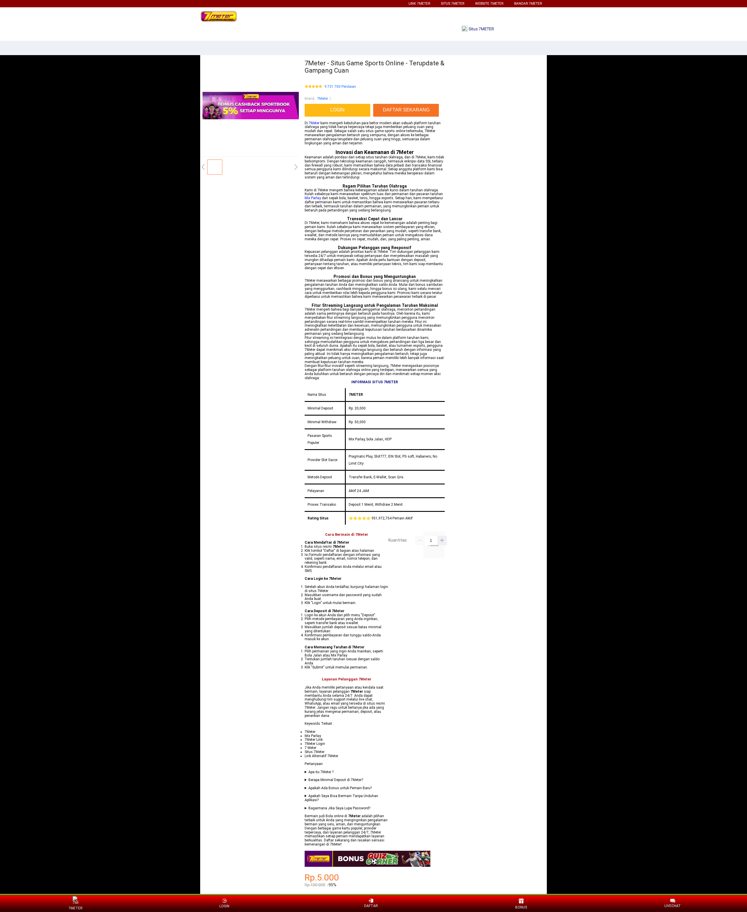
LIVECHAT (672, 906)
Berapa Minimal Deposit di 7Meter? (335, 780)
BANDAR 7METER (528, 3)
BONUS (521, 907)
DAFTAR (371, 906)
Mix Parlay (313, 198)
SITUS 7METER (452, 3)
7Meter (322, 99)
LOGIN (224, 906)
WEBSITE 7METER (489, 3)
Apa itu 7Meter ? (321, 772)
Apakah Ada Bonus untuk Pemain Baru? (340, 788)
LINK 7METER (419, 3)
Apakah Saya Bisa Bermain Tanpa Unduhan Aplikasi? (341, 798)
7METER (76, 908)
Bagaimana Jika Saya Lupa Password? (339, 808)
